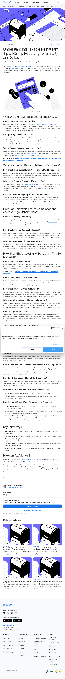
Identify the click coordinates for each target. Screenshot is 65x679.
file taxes (39, 459)
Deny (32, 349)
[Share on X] (9, 495)
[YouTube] (15, 613)
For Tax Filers (35, 2)
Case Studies (37, 653)
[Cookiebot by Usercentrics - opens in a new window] (52, 328)
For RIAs (17, 2)
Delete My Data (53, 664)
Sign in (57, 2)
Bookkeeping (11, 6)
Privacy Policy (53, 653)
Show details (56, 344)
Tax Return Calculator (40, 638)
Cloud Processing (54, 642)
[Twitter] (8, 613)
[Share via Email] (11, 495)
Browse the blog (32, 506)
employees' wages (30, 184)
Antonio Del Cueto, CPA (12, 62)
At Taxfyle (6, 465)
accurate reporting (33, 153)
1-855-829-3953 (8, 626)
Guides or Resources (40, 656)
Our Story (21, 638)
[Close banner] (62, 328)
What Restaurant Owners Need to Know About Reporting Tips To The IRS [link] (37, 6)
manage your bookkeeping (25, 459)
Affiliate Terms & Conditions (53, 660)
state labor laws (52, 222)
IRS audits (6, 248)
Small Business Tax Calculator (39, 642)
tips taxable (15, 68)
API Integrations (7, 648)
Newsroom (21, 645)
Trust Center (52, 649)
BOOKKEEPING (23, 480)
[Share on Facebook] (4, 495)
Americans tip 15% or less (26, 66)
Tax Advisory (7, 641)
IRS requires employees (46, 124)
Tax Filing (6, 638)
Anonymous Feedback (52, 638)
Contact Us (24, 513)
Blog (4, 6)
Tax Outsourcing (8, 645)
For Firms (25, 2)
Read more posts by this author (15, 487)
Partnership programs (9, 652)
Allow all (53, 349)
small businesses (22, 465)
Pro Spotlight (22, 655)
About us (46, 2)
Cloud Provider (53, 646)
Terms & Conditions (54, 656)
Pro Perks (21, 648)
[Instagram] (12, 613)
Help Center (37, 646)
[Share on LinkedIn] (6, 495)
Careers (20, 659)
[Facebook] (4, 613)
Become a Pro (22, 652)
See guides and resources (32, 510)
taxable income (12, 138)
